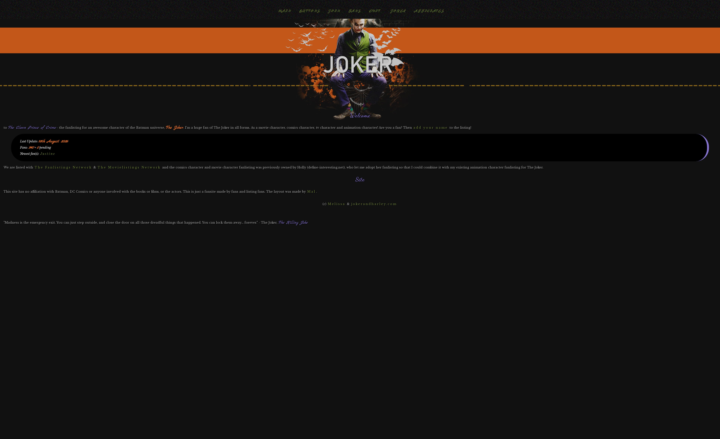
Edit (374, 11)
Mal (311, 191)
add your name (430, 127)
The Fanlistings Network (63, 167)
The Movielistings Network (129, 167)
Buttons (309, 11)
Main (284, 11)
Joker (398, 11)
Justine (47, 154)
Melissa (336, 204)
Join (334, 11)
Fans (354, 11)
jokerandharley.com (374, 204)
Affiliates (429, 11)
